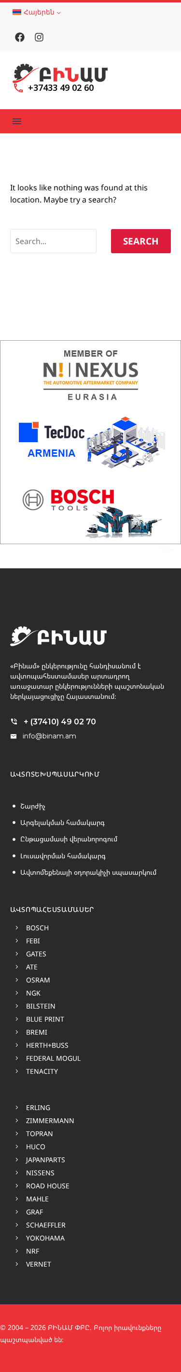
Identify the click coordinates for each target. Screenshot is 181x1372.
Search (141, 241)
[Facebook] (19, 37)
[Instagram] (39, 37)
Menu (17, 121)
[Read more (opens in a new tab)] (53, 90)
